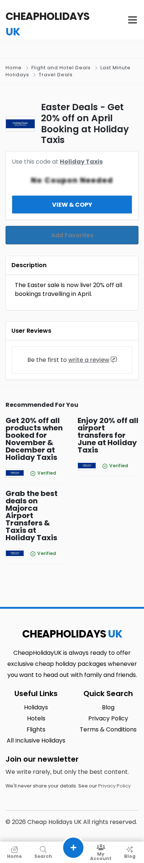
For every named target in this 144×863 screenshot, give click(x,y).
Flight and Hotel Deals (61, 67)
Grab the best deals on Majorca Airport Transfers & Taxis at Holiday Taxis (32, 515)
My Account (101, 856)
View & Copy (72, 204)
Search (43, 856)
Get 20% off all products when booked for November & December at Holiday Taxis (34, 439)
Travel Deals (56, 74)
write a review (88, 360)
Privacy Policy (114, 786)
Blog (130, 856)
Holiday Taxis (81, 161)
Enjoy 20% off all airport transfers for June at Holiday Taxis (108, 435)
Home (14, 67)
